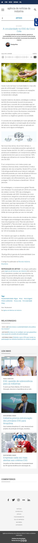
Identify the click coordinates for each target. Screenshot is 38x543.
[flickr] (24, 500)
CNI (6, 2)
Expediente (19, 524)
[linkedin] (28, 500)
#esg (3, 303)
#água (16, 298)
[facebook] (8, 500)
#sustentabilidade (7, 298)
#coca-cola (17, 301)
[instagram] (18, 500)
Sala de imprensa (19, 519)
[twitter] (13, 500)
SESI (10, 2)
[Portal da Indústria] (2, 2)
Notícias (19, 508)
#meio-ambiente (7, 301)
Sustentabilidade (9, 415)
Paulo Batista (8, 378)
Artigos (5, 332)
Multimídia (19, 522)
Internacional (7, 337)
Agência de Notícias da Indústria (16, 271)
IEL (21, 2)
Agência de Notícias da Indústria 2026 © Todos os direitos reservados (19, 534)
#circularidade (27, 301)
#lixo (21, 298)
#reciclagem (28, 298)
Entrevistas (19, 511)
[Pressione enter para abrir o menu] (2, 9)
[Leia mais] (19, 366)
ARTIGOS (19, 18)
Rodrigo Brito (14, 44)
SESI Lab (5, 327)
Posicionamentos (19, 516)
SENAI (16, 2)
